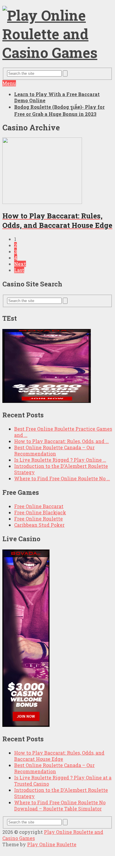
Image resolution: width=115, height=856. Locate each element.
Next (20, 264)
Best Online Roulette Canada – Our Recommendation (54, 450)
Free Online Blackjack (40, 512)
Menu (9, 83)
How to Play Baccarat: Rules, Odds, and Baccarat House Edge (59, 756)
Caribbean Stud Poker (39, 525)
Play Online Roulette (51, 844)
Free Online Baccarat (38, 506)
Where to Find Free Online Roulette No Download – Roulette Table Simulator (60, 805)
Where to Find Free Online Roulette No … (62, 478)
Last (19, 270)
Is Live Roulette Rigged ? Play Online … (60, 460)
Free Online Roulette (38, 518)
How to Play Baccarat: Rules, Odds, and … (61, 441)
